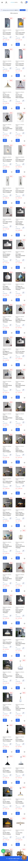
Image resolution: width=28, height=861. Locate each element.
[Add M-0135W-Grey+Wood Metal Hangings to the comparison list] (11, 398)
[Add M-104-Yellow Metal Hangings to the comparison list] (11, 845)
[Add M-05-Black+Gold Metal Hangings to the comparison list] (24, 172)
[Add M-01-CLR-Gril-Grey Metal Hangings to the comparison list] (11, 623)
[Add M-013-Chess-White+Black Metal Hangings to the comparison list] (24, 235)
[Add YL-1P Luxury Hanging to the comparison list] (24, 845)
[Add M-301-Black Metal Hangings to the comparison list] (24, 752)
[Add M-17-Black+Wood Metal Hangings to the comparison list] (24, 494)
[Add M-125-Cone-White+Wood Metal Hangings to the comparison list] (11, 108)
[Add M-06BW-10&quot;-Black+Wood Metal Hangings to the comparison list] (24, 333)
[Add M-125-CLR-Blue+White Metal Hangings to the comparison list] (11, 558)
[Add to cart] (5, 44)
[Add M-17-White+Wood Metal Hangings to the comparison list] (11, 494)
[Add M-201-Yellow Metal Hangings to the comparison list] (11, 814)
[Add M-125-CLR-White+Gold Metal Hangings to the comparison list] (24, 558)
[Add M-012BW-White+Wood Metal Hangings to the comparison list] (11, 300)
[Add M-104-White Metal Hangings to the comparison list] (24, 814)
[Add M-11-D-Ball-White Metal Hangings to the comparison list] (11, 172)
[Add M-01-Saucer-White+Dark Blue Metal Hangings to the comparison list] (11, 526)
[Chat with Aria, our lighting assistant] (24, 857)
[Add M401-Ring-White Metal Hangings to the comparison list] (11, 656)
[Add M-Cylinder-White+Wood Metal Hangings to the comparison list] (11, 721)
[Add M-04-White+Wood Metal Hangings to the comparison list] (24, 463)
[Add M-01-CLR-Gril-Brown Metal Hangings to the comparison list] (24, 591)
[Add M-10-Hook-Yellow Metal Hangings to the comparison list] (24, 45)
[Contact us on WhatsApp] (3, 851)
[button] (2, 2)
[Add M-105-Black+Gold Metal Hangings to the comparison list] (11, 752)
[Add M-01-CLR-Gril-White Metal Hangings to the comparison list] (24, 623)
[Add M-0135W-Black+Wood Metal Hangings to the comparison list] (24, 398)
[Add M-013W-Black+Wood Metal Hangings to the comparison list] (11, 430)
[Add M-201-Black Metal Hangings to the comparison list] (11, 783)
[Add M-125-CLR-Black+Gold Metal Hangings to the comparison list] (11, 591)
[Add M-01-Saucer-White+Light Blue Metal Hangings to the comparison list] (24, 526)
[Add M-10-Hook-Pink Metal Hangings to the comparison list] (24, 76)
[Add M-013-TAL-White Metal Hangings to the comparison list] (24, 365)
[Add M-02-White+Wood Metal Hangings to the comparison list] (24, 430)
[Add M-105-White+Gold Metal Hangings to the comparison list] (24, 721)
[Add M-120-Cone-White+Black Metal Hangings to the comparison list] (24, 108)
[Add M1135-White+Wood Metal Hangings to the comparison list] (24, 688)
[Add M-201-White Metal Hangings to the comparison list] (24, 783)
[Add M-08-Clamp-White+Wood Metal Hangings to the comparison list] (24, 141)
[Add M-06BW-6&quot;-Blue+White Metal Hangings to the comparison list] (11, 333)
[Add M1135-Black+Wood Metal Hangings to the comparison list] (11, 688)
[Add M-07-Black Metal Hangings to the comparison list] (11, 235)
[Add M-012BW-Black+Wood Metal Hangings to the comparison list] (24, 268)
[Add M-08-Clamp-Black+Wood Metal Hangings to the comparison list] (11, 141)
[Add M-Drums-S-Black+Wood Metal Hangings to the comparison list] (24, 656)
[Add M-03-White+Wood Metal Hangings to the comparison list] (11, 463)
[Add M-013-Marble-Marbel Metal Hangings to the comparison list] (11, 268)
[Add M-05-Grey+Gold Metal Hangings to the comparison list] (24, 203)
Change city (22, 10)
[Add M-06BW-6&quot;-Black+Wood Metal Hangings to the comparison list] (11, 365)
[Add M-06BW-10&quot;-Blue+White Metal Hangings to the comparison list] (24, 300)
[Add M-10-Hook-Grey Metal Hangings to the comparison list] (11, 76)
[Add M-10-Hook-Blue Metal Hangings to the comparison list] (11, 45)
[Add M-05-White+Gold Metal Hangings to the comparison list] (11, 203)
